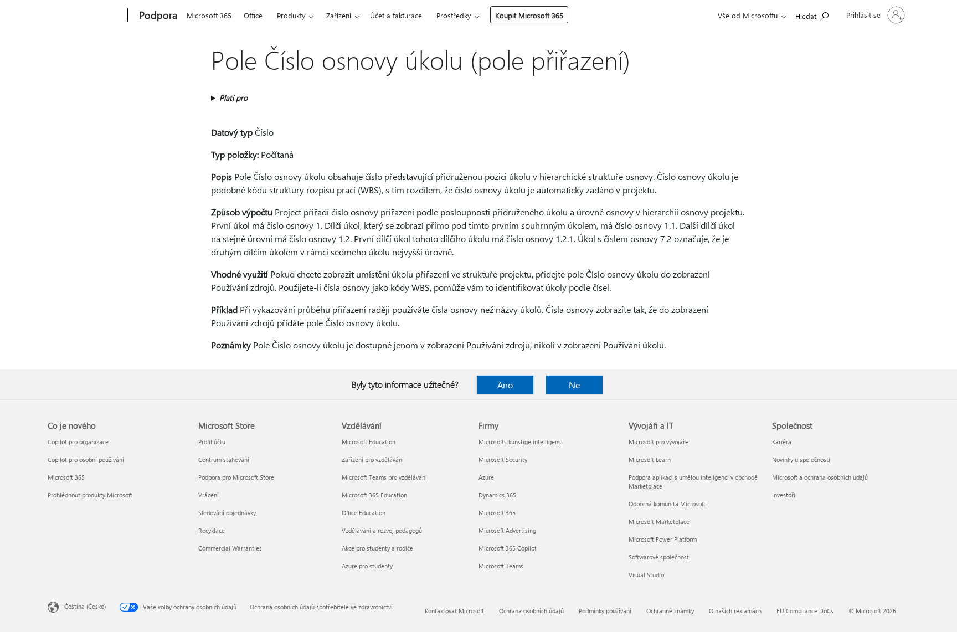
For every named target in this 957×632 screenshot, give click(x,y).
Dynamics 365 (497, 495)
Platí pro (233, 98)
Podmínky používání (605, 611)
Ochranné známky (670, 611)
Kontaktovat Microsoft (454, 611)
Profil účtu (211, 442)
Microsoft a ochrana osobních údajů (820, 477)
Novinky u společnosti (801, 459)
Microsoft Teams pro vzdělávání (384, 477)
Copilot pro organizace (78, 442)
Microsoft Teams (500, 566)
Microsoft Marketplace (659, 521)
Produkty (291, 15)
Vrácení (208, 495)
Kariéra (781, 442)
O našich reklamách (735, 611)
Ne (574, 384)
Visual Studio (646, 575)
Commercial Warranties (230, 548)
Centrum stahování (223, 459)
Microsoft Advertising (507, 530)
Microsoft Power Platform (663, 539)
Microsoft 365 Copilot (507, 548)
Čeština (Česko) (85, 606)
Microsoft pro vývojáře (658, 442)
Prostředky (453, 15)
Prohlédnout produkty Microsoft (90, 495)
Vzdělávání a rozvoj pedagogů (382, 530)
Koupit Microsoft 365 (529, 15)
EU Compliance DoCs (804, 611)
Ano (505, 384)
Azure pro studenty (367, 566)
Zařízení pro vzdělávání (373, 459)
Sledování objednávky (227, 512)
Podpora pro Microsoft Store (236, 477)
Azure (486, 477)
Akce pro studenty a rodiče (377, 548)
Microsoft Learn (650, 459)
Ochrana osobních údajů (531, 611)
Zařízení (338, 15)
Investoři (783, 495)
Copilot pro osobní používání (86, 459)
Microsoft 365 (209, 15)
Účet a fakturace (396, 15)
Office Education (363, 512)
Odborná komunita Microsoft (667, 504)
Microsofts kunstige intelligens (519, 442)
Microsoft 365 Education (374, 495)
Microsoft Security (502, 459)
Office (253, 15)
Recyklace (211, 530)
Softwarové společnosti (660, 557)
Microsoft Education (368, 442)
